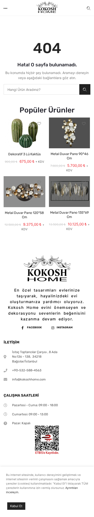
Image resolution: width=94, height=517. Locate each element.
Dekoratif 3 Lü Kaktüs (24, 154)
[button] (6, 8)
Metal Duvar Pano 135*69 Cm (69, 215)
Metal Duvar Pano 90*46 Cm (69, 156)
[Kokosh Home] (47, 8)
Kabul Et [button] (16, 506)
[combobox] (41, 89)
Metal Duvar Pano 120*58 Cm (24, 215)
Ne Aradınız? (84, 89)
